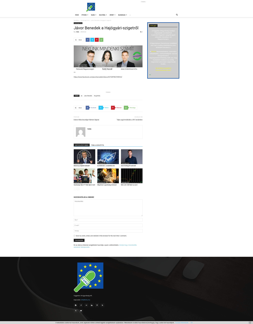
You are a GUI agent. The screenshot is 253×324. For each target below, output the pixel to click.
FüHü (77, 15)
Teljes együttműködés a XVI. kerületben (130, 120)
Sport (112, 15)
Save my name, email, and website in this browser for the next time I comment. (101, 236)
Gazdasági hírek (85, 20)
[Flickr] (86, 305)
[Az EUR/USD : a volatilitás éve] (108, 156)
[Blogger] (76, 305)
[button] (177, 15)
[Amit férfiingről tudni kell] (132, 156)
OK (192, 322)
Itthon (84, 15)
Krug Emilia (97, 95)
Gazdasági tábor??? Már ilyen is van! (84, 185)
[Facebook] (88, 40)
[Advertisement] (143, 7)
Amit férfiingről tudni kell (128, 165)
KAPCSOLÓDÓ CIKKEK (81, 145)
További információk (181, 322)
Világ (93, 15)
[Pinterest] (97, 40)
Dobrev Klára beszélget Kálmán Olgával (86, 120)
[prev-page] (75, 189)
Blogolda (121, 15)
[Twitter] (92, 40)
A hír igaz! (153, 25)
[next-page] (78, 189)
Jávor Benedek (88, 95)
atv (81, 95)
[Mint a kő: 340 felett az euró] (132, 175)
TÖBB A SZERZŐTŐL (97, 145)
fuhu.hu (153, 51)
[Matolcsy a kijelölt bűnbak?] (84, 156)
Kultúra (102, 15)
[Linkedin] (92, 305)
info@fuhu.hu (85, 300)
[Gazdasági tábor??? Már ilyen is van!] (84, 175)
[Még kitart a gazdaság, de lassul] (108, 175)
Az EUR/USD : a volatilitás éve (106, 165)
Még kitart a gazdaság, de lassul (106, 185)
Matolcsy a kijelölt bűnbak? (82, 165)
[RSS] (102, 305)
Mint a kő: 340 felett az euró (129, 185)
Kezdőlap (76, 20)
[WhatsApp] (101, 40)
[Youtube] (81, 311)
